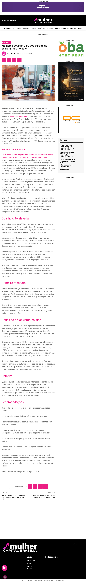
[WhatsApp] (14, 60)
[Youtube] (83, 20)
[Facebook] (72, 20)
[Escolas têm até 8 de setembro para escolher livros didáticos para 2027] (79, 154)
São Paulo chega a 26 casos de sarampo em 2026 (67, 161)
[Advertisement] (43, 522)
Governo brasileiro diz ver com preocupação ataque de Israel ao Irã (14, 497)
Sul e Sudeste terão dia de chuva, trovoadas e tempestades (66, 167)
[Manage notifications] (5, 577)
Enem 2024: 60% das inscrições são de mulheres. (28, 157)
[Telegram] (19, 60)
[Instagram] (76, 20)
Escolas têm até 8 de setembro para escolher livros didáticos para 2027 (67, 154)
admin (12, 54)
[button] (14, 20)
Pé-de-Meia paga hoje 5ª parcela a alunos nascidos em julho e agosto (67, 147)
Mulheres (6, 42)
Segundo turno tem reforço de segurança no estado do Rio (44, 496)
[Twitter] (79, 20)
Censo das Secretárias (18, 116)
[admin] (4, 53)
